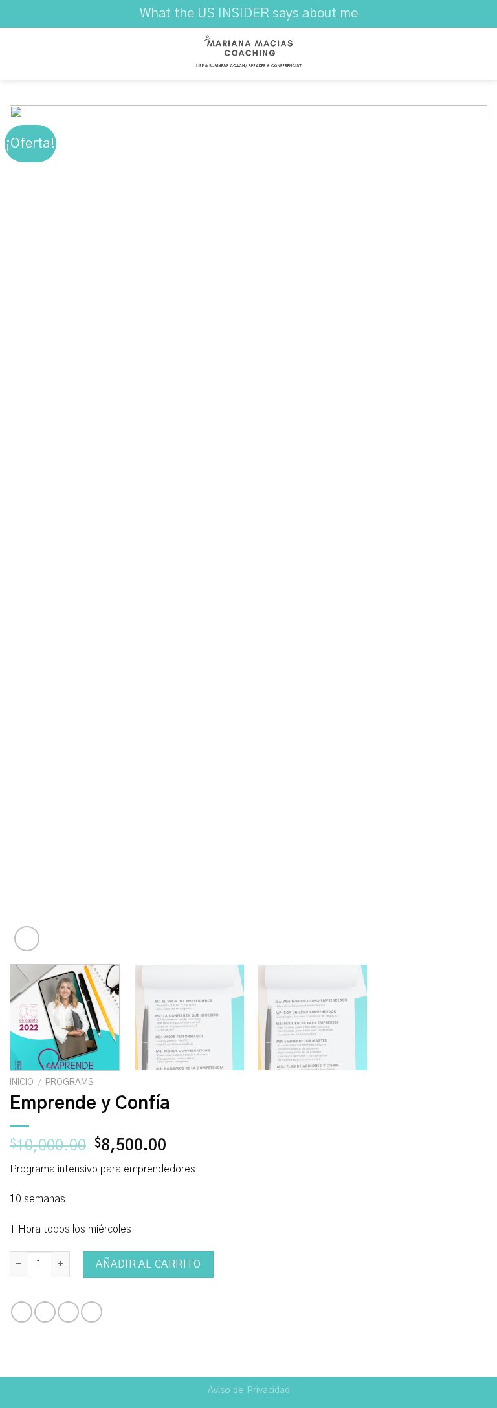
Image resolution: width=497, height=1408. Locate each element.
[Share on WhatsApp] (21, 1312)
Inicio (22, 1082)
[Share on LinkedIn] (91, 1312)
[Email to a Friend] (68, 1312)
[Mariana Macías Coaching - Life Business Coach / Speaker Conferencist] (248, 54)
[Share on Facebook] (45, 1312)
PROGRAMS (69, 1082)
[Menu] (17, 53)
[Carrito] (480, 53)
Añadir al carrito (148, 1264)
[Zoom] (26, 938)
